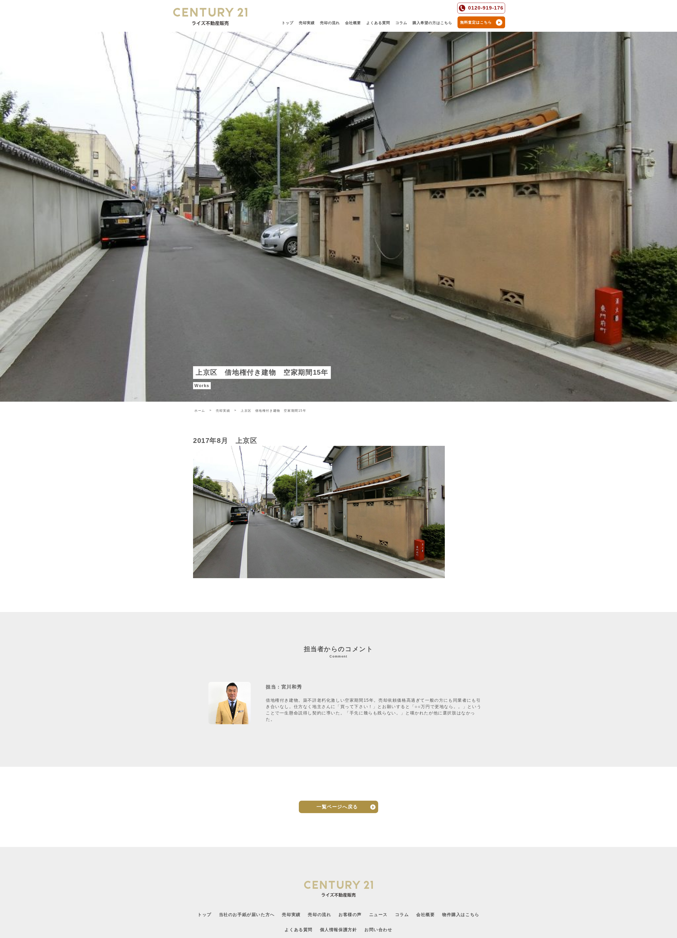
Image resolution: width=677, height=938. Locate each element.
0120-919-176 (486, 8)
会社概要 (353, 23)
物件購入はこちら (460, 914)
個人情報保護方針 (338, 929)
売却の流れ (330, 23)
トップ (288, 23)
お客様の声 (350, 914)
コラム (401, 23)
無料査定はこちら (476, 22)
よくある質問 (378, 23)
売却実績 (307, 23)
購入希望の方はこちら (432, 23)
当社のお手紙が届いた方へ (247, 914)
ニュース (378, 914)
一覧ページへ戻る (337, 806)
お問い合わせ (378, 929)
